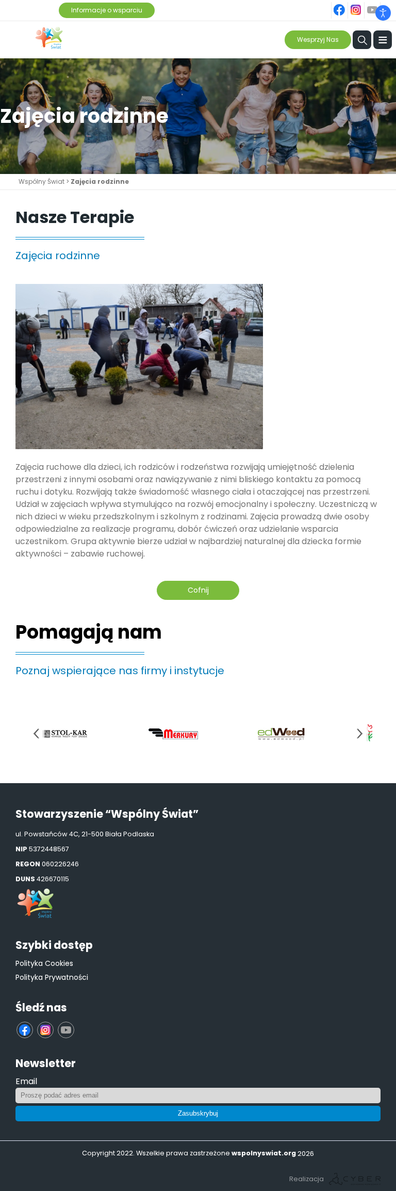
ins (361, 4)
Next (360, 733)
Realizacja (306, 1178)
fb (346, 4)
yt (378, 4)
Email (26, 1081)
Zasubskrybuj (198, 1113)
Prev (36, 733)
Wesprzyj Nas (318, 39)
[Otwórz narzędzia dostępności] (383, 13)
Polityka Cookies (44, 963)
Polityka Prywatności (51, 977)
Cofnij (198, 590)
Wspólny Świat (41, 181)
